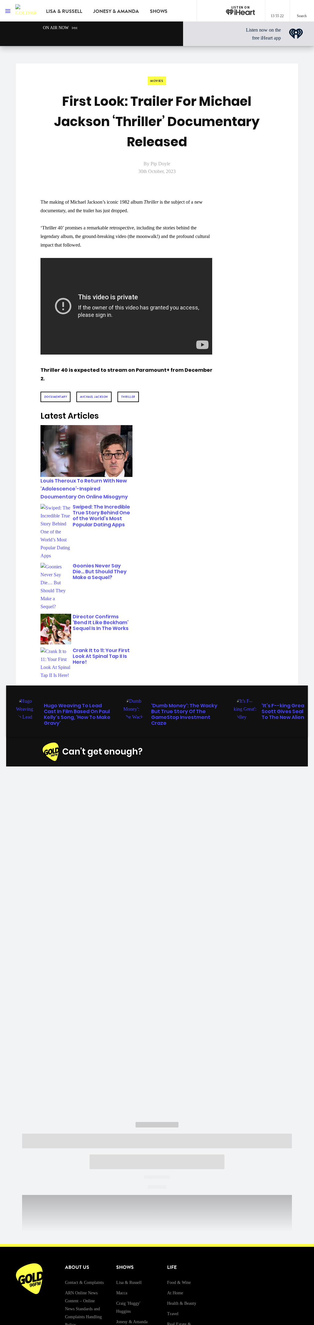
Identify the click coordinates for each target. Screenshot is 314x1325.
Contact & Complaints (84, 1282)
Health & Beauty (181, 1303)
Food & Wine (179, 1282)
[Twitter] (232, 751)
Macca (121, 1293)
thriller (128, 396)
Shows (158, 11)
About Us (77, 1267)
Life (172, 1267)
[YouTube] (246, 751)
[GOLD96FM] (26, 10)
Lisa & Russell (64, 11)
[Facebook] (203, 751)
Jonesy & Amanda (116, 11)
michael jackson (94, 396)
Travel (172, 1314)
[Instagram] (217, 751)
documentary (55, 396)
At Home (175, 1293)
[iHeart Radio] (260, 751)
